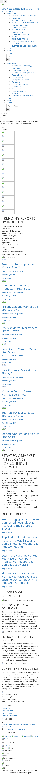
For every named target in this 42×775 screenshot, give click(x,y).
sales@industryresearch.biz (15, 729)
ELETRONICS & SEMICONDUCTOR (24, 46)
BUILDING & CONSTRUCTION (23, 41)
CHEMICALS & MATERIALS (21, 34)
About (8, 50)
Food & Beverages (18, 75)
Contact (9, 53)
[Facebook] (7, 736)
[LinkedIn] (26, 736)
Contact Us (6, 708)
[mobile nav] (5, 1)
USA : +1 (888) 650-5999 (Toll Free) (15, 9)
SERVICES (15, 44)
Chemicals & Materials (20, 84)
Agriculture (15, 82)
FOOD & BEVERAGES (19, 25)
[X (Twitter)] (34, 736)
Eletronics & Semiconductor (22, 96)
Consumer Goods (18, 89)
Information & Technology (21, 66)
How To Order (7, 711)
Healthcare (15, 68)
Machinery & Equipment (20, 70)
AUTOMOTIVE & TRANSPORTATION (25, 23)
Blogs (8, 48)
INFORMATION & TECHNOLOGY (24, 16)
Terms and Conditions (10, 715)
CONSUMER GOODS (19, 39)
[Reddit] (5, 738)
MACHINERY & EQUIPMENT (22, 20)
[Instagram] (17, 736)
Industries (10, 13)
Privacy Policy (7, 713)
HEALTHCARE (16, 18)
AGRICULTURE (17, 32)
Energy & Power (17, 77)
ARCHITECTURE (17, 37)
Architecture (16, 86)
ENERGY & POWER (18, 27)
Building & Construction (20, 91)
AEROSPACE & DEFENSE (21, 30)
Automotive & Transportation (22, 73)
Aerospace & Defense (20, 79)
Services (14, 93)
